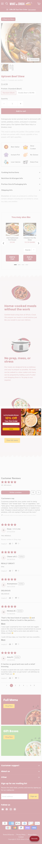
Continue (11, 429)
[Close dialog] (40, 410)
